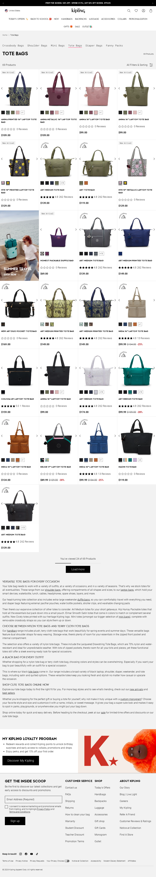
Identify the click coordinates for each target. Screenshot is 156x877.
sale (103, 712)
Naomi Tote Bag (128, 467)
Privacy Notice (22, 861)
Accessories (108, 19)
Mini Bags (58, 45)
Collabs (122, 19)
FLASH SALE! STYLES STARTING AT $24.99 (78, 3)
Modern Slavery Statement (114, 861)
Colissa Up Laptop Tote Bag (17, 399)
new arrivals (136, 689)
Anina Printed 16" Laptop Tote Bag (19, 120)
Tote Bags (75, 45)
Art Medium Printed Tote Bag (135, 261)
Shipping (70, 801)
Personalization (138, 19)
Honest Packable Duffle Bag (57, 261)
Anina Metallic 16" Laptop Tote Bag (58, 120)
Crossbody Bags (13, 45)
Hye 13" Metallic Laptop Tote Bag (135, 191)
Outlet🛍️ (87, 26)
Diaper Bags (94, 45)
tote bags (33, 671)
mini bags (124, 616)
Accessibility (96, 861)
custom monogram (130, 699)
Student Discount (74, 827)
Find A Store (126, 834)
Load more (78, 569)
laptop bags (127, 589)
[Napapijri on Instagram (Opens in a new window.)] (20, 853)
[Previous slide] (3, 3)
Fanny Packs (114, 45)
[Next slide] (153, 3)
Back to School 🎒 (41, 19)
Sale (77, 26)
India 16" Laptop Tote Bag (133, 331)
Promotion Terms (74, 841)
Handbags (67, 19)
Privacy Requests (37, 861)
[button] (3, 112)
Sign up (15, 821)
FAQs (68, 794)
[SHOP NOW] (19, 245)
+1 (22, 112)
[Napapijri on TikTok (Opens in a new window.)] (37, 853)
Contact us (71, 787)
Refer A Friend (127, 814)
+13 (62, 183)
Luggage (94, 19)
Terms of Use (7, 861)
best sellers (8, 693)
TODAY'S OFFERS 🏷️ (18, 19)
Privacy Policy (43, 809)
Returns (69, 807)
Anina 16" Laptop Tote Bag (94, 119)
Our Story (125, 787)
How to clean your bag (77, 814)
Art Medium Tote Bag (52, 190)
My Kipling (125, 807)
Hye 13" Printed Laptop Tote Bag (17, 191)
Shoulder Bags (37, 45)
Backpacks (81, 19)
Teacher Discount (74, 834)
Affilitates (132, 861)
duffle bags (83, 599)
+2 (140, 460)
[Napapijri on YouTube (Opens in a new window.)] (31, 853)
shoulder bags (52, 589)
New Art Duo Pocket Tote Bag (19, 331)
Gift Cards (100, 827)
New (56, 19)
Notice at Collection (130, 827)
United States (14, 11)
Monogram (101, 834)
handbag (12, 630)
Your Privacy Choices (55, 861)
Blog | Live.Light (128, 794)
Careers (124, 801)
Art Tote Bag (87, 190)
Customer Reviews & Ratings (135, 821)
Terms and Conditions (19, 812)
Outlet (98, 841)
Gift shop (100, 821)
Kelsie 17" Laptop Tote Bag (55, 467)
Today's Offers (102, 787)
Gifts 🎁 (68, 26)
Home (4, 35)
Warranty (70, 821)
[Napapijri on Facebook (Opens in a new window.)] (26, 853)
